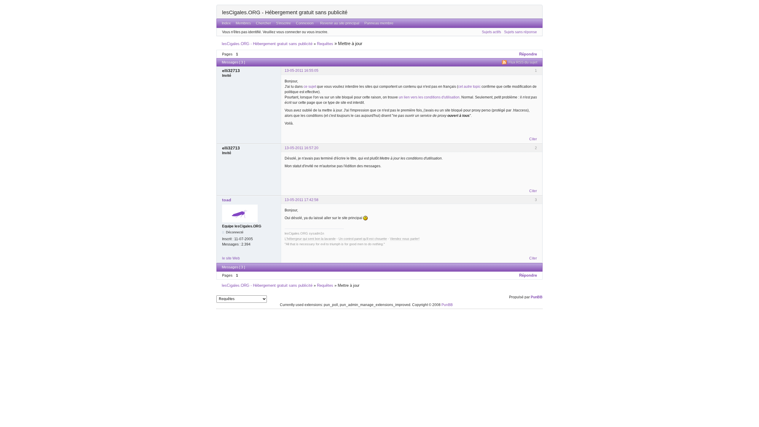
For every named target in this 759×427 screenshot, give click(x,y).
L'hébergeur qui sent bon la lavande (310, 238)
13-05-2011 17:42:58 (301, 200)
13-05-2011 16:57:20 (301, 148)
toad (226, 199)
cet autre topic (469, 87)
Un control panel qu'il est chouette (363, 238)
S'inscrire (283, 23)
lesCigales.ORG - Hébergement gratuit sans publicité (284, 12)
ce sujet (310, 87)
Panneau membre (378, 23)
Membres (243, 23)
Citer (533, 139)
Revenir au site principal (339, 23)
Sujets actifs (491, 32)
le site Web (231, 258)
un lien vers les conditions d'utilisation (429, 97)
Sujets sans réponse (520, 32)
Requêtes (325, 44)
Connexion (305, 23)
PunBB (537, 297)
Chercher (263, 23)
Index (226, 23)
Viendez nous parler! (405, 238)
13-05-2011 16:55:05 (301, 70)
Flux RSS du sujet (522, 62)
